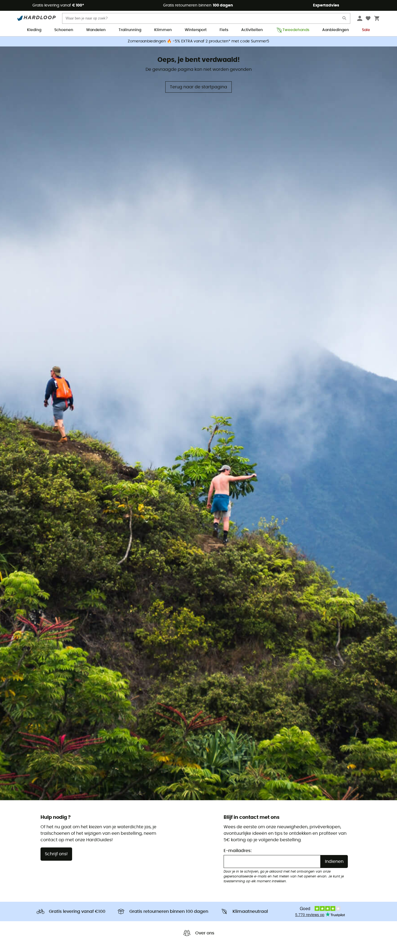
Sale (366, 30)
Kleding (34, 30)
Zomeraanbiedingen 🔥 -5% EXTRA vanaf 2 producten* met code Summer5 (198, 41)
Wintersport (196, 30)
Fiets (224, 30)
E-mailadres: (238, 851)
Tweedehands (295, 30)
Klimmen (163, 30)
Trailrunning (130, 30)
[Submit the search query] (344, 19)
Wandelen (96, 30)
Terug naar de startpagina (198, 87)
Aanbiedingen (335, 30)
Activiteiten (252, 30)
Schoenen (63, 30)
